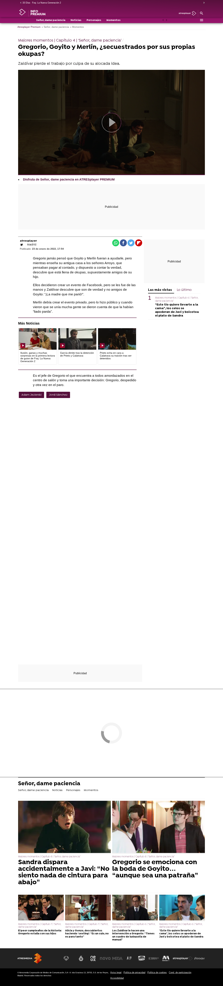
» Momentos (77, 27)
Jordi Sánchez (58, 395)
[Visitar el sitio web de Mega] (117, 958)
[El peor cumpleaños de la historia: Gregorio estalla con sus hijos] (41, 908)
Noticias (76, 20)
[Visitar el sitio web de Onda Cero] (141, 958)
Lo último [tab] (184, 290)
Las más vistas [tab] (160, 290)
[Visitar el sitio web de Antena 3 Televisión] (69, 958)
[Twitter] (21, 244)
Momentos (113, 20)
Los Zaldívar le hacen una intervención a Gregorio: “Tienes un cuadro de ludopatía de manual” (133, 935)
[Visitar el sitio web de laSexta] (81, 958)
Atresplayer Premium (29, 27)
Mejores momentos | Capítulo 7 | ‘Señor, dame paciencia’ (39, 926)
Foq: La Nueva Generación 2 (46, 2)
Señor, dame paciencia (50, 20)
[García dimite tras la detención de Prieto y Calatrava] (77, 339)
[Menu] (201, 20)
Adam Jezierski (31, 395)
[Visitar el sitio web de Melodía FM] (166, 958)
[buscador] (201, 13)
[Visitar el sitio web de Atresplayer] (183, 958)
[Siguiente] (203, 3)
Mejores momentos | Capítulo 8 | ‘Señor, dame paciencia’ (49, 856)
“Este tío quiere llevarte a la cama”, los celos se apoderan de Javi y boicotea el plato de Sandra (177, 310)
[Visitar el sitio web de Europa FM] (153, 958)
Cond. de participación (180, 972)
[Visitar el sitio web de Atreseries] (129, 958)
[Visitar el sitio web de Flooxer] (199, 958)
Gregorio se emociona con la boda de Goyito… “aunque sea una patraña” (155, 869)
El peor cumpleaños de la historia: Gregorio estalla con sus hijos (40, 932)
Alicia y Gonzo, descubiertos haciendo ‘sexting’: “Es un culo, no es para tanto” (87, 933)
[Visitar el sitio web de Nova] (105, 958)
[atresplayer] (186, 13)
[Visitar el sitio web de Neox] (93, 958)
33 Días (26, 2)
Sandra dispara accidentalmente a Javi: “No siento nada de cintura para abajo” (63, 872)
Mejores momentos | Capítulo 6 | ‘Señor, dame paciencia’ (133, 926)
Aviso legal (115, 972)
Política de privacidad (134, 972)
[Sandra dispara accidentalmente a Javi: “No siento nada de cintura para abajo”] (64, 827)
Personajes (94, 20)
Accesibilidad (117, 978)
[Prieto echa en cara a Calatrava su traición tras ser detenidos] (117, 339)
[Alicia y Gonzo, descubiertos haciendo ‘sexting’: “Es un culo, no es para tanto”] (88, 908)
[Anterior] (20, 3)
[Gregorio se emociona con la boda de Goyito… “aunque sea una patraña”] (158, 827)
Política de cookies (157, 972)
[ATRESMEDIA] (29, 958)
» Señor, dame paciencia (55, 27)
